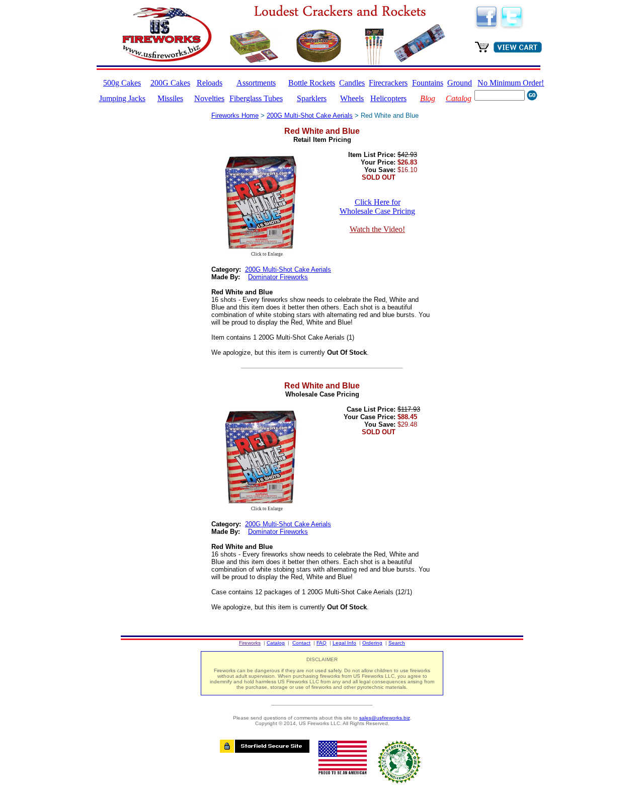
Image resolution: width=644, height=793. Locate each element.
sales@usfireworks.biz (384, 718)
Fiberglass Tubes (256, 98)
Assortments (256, 82)
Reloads (209, 82)
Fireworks (250, 643)
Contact (301, 643)
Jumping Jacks (122, 98)
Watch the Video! (377, 229)
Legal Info (344, 643)
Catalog (276, 643)
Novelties (209, 98)
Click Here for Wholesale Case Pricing (377, 206)
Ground (459, 82)
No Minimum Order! (510, 82)
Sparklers (312, 98)
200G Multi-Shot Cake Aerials (310, 115)
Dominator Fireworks (278, 277)
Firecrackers (388, 82)
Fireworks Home (235, 115)
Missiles (170, 98)
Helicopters (388, 98)
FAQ (321, 643)
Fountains (427, 82)
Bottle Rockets (311, 82)
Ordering (372, 643)
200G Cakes (170, 82)
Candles (352, 82)
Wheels (352, 98)
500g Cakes (122, 82)
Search (396, 643)
